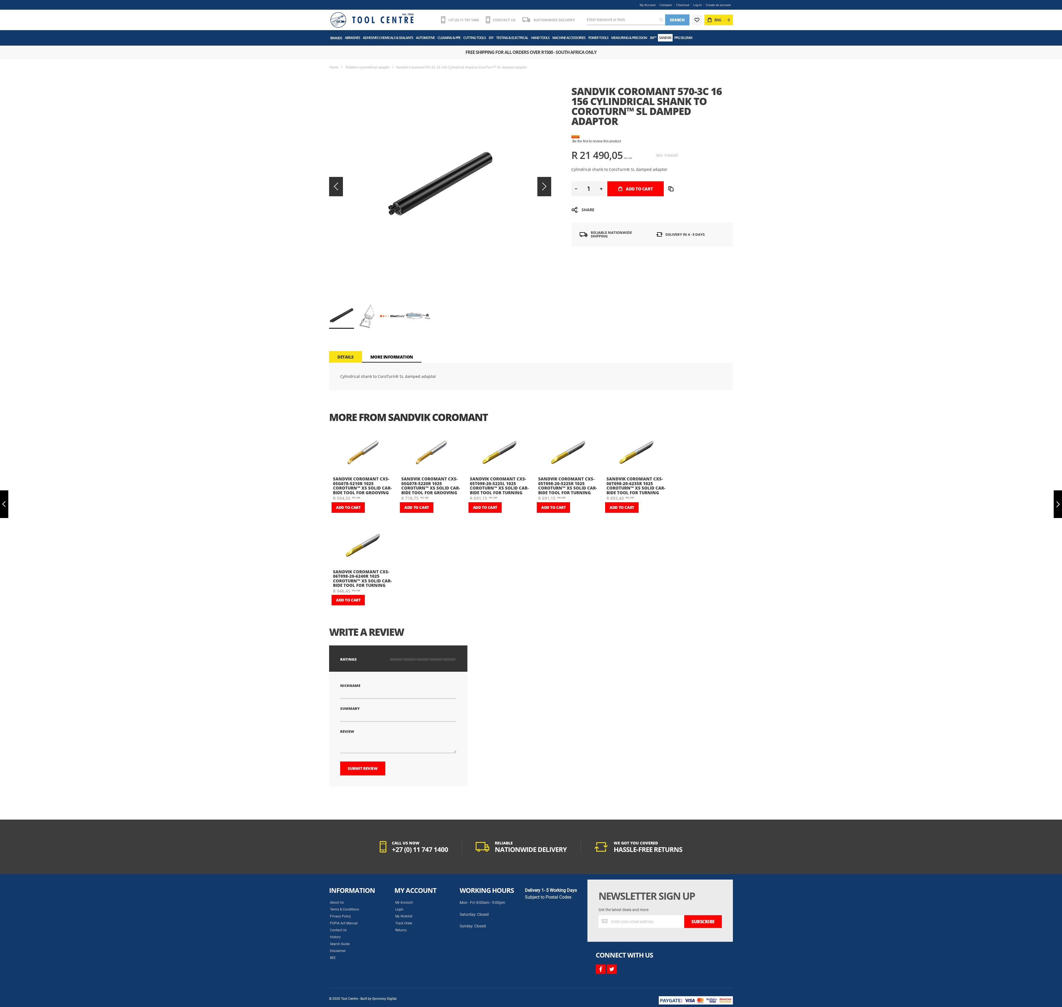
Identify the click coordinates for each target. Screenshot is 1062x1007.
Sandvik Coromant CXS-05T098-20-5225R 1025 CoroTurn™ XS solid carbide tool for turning (567, 485)
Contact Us (338, 930)
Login (399, 909)
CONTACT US (504, 19)
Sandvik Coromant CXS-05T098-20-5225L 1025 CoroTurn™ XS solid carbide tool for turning (499, 485)
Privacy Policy (340, 916)
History (335, 937)
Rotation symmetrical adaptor (368, 67)
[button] (336, 186)
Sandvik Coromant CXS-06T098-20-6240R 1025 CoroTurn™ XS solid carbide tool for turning (362, 578)
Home (334, 67)
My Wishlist (403, 916)
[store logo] (372, 20)
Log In (697, 5)
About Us (337, 902)
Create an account (718, 5)
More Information (391, 357)
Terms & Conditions (344, 909)
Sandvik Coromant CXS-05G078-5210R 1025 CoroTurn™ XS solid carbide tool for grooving (362, 485)
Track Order (403, 923)
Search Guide (340, 944)
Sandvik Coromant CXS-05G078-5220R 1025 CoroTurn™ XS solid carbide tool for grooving (430, 485)
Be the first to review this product (596, 141)
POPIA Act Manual (344, 923)
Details (345, 357)
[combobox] (626, 20)
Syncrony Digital (384, 999)
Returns (401, 930)
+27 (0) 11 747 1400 (463, 19)
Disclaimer (338, 951)
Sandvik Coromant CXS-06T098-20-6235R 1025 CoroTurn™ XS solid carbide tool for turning (636, 485)
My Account (647, 5)
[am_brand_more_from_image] (363, 453)
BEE (333, 958)
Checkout (682, 5)
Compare (666, 5)
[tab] (345, 357)
